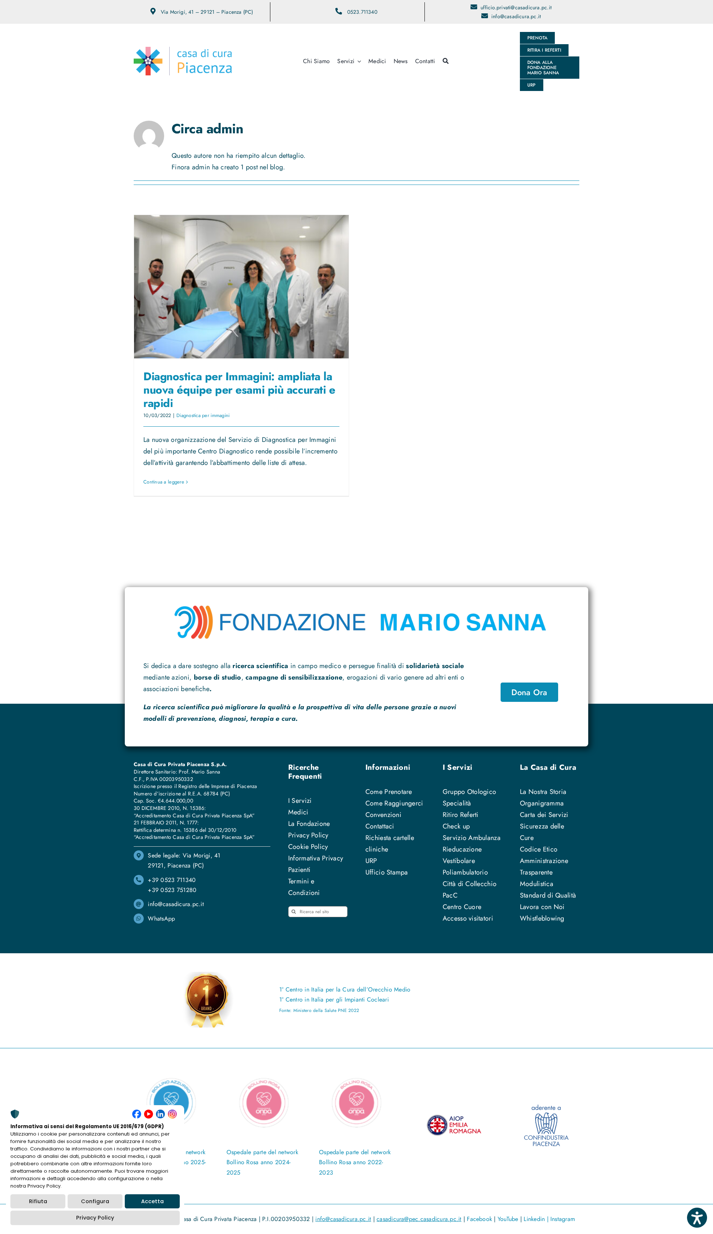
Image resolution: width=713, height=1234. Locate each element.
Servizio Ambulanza (472, 838)
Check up (456, 826)
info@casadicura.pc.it (516, 16)
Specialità (457, 803)
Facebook (479, 1219)
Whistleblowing (542, 918)
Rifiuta (38, 1201)
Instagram (562, 1219)
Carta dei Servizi (544, 815)
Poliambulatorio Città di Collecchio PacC (470, 883)
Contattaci (379, 826)
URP (371, 861)
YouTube (508, 1219)
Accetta (152, 1201)
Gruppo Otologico (469, 792)
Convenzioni (383, 815)
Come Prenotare (388, 792)
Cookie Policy (308, 847)
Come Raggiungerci (394, 803)
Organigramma (542, 803)
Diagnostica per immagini (202, 415)
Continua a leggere (163, 481)
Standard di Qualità (548, 895)
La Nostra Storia (543, 792)
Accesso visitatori (468, 918)
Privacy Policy (308, 835)
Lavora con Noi (542, 907)
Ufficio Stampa (386, 872)
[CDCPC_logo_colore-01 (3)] (183, 50)
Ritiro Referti (461, 815)
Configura (95, 1201)
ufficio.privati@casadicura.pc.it (516, 7)
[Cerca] (445, 61)
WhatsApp (161, 918)
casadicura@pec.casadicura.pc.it (419, 1219)
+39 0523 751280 (172, 890)
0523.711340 (362, 12)
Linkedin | (537, 1219)
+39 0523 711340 (172, 880)
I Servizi (300, 800)
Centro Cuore (462, 907)
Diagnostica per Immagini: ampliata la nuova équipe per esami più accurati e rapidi (239, 389)
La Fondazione (309, 823)
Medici (298, 812)
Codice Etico (538, 849)
